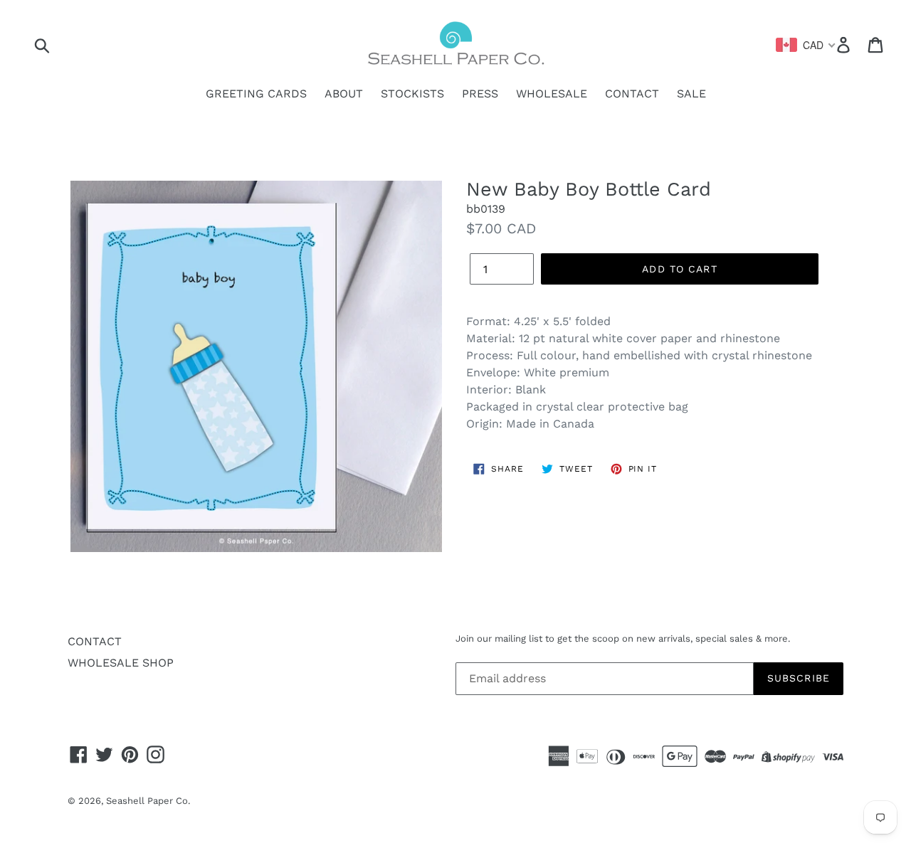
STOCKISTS (412, 93)
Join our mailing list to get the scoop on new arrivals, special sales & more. (623, 638)
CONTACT (632, 93)
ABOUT (344, 93)
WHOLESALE (551, 93)
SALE (691, 93)
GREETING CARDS (256, 93)
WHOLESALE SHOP (121, 662)
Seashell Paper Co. (148, 800)
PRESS (480, 93)
